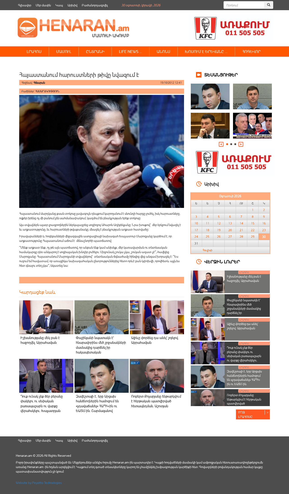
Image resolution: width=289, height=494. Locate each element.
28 (241, 236)
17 (196, 230)
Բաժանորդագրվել (95, 5)
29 (252, 236)
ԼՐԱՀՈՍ (34, 51)
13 (230, 223)
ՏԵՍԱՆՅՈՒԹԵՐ (221, 74)
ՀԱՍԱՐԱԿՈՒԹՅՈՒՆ (47, 91)
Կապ (59, 5)
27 (230, 236)
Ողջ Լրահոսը (245, 414)
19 (219, 230)
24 (196, 236)
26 (219, 236)
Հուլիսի (207, 250)
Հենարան (39, 82)
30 (264, 236)
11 (207, 223)
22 (252, 230)
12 (219, 223)
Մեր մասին (43, 5)
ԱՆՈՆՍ (163, 51)
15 (252, 223)
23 (264, 230)
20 (230, 230)
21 (241, 230)
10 (196, 223)
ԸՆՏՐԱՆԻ (95, 51)
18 (207, 230)
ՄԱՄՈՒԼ (63, 51)
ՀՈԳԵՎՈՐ (251, 51)
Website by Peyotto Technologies (39, 483)
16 (264, 223)
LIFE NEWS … (130, 51)
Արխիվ (72, 5)
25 (207, 236)
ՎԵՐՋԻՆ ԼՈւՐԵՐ (222, 261)
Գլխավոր (24, 5)
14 (241, 223)
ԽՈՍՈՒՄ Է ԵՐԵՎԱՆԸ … (206, 51)
